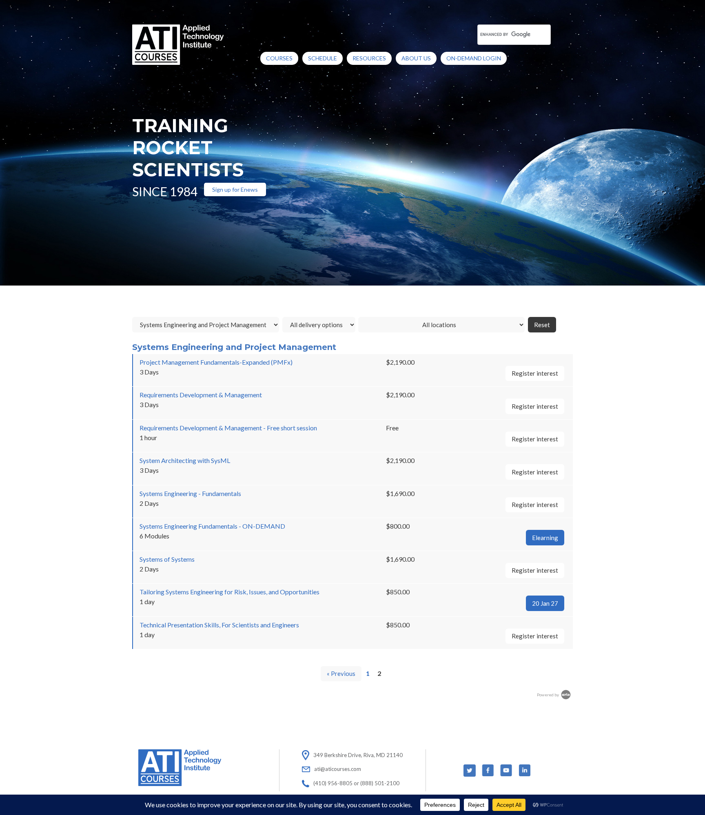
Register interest (535, 373)
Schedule (322, 58)
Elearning (545, 537)
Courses (279, 58)
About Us (416, 58)
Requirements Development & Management (201, 395)
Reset (542, 324)
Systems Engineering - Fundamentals (190, 493)
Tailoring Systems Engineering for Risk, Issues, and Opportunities (229, 592)
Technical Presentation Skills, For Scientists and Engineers (219, 625)
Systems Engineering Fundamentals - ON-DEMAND (212, 526)
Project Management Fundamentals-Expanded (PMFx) (216, 362)
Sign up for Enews (235, 189)
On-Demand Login (473, 58)
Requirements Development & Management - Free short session (228, 428)
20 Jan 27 (545, 603)
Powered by (548, 694)
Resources (369, 58)
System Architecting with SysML (185, 460)
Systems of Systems (167, 559)
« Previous (341, 673)
